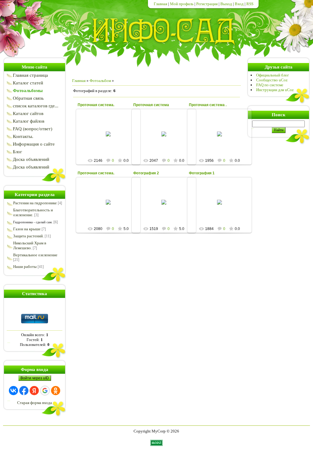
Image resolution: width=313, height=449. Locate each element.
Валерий (111, 149)
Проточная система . (207, 105)
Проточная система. (96, 105)
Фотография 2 (146, 173)
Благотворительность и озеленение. (33, 212)
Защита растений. (28, 236)
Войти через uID (34, 378)
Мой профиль (181, 4)
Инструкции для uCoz (275, 89)
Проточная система (151, 105)
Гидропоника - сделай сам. (33, 222)
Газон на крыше (27, 229)
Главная (160, 4)
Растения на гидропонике (35, 203)
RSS (249, 4)
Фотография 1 (202, 173)
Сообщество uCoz (272, 80)
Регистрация (207, 4)
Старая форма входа (34, 402)
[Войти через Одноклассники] (55, 390)
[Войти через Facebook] (23, 390)
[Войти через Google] (45, 390)
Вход (239, 4)
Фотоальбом (100, 80)
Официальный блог (272, 75)
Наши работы (25, 266)
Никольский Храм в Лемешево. (29, 245)
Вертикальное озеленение (35, 255)
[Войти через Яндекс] (34, 390)
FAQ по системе (269, 85)
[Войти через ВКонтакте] (13, 390)
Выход (226, 4)
